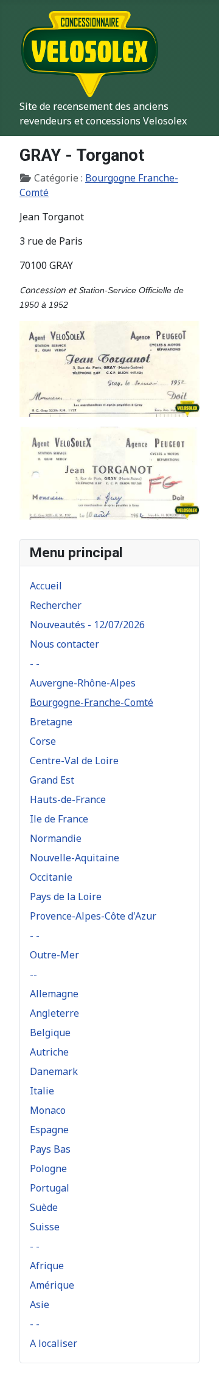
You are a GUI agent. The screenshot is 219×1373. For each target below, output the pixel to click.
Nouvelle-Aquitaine (74, 857)
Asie (39, 1304)
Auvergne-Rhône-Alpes (83, 683)
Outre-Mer (54, 954)
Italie (42, 1090)
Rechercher (56, 605)
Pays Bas (50, 1149)
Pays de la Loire (66, 896)
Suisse (45, 1226)
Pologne (48, 1168)
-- (33, 974)
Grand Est (52, 780)
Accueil (46, 585)
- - (35, 663)
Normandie (56, 838)
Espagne (49, 1129)
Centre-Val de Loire (74, 760)
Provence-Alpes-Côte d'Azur (93, 916)
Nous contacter (64, 644)
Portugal (49, 1188)
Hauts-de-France (68, 799)
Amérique (52, 1285)
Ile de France (59, 818)
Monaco (48, 1110)
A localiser (53, 1343)
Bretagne (51, 721)
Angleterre (54, 1013)
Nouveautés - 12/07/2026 (87, 624)
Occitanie (51, 877)
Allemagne (54, 993)
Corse (43, 741)
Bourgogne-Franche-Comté (91, 702)
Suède (44, 1207)
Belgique (50, 1032)
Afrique (47, 1265)
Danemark (54, 1071)
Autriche (49, 1052)
